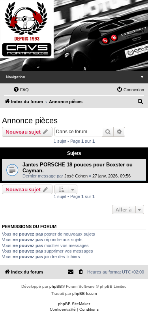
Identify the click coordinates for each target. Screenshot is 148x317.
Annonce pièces (30, 120)
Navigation (75, 77)
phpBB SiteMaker (74, 304)
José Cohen (76, 176)
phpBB (55, 286)
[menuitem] (21, 89)
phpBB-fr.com (84, 293)
